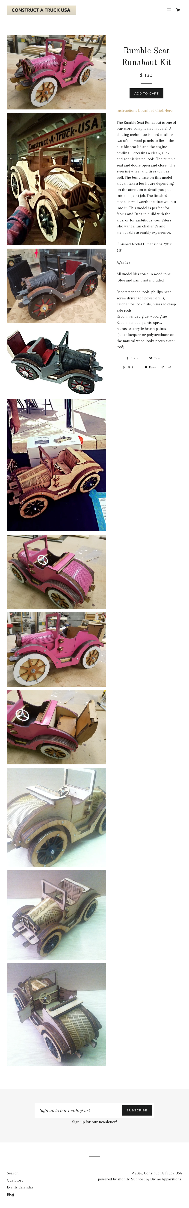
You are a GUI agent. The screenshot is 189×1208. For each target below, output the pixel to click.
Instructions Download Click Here (145, 110)
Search (13, 1173)
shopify (124, 1179)
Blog (10, 1194)
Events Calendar (20, 1187)
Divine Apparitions (165, 1179)
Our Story (15, 1180)
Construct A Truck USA (163, 1173)
